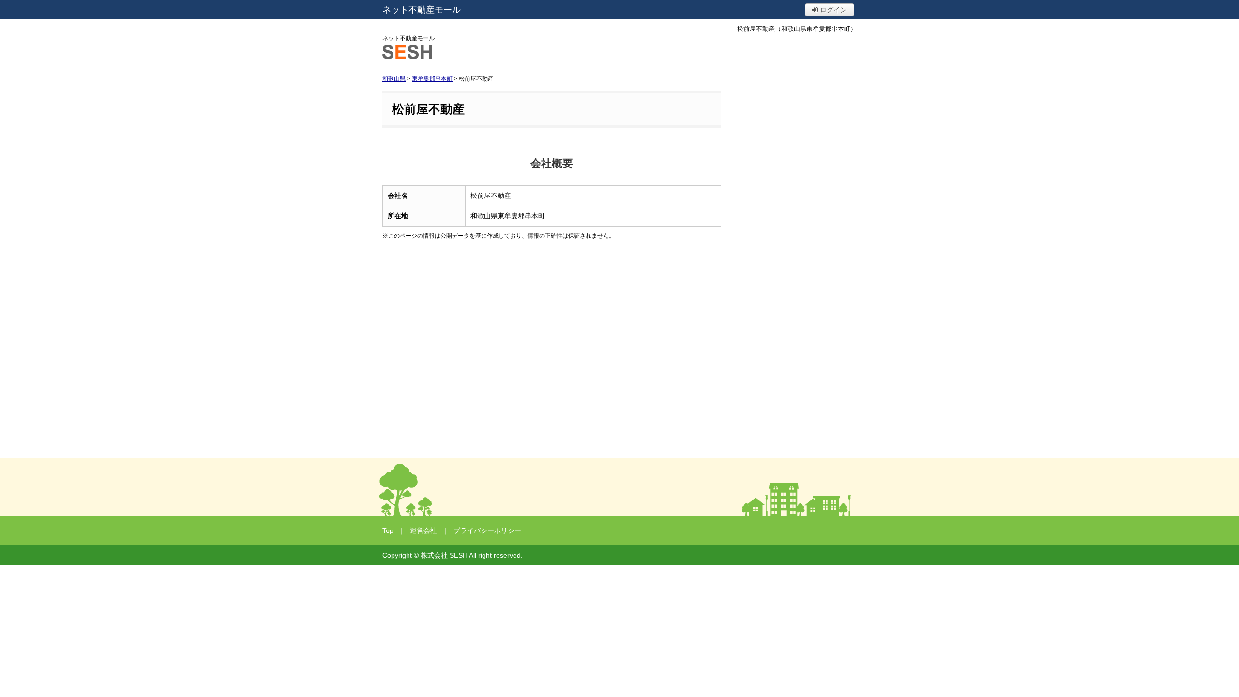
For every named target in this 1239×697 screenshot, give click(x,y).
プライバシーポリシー (487, 530)
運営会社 (423, 530)
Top (387, 530)
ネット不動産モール (421, 10)
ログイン (832, 10)
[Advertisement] (551, 332)
